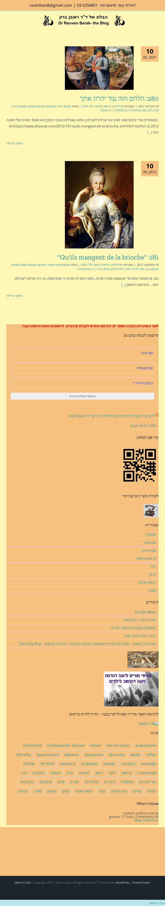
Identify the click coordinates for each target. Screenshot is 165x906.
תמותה (23, 791)
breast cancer (118, 745)
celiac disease (28, 265)
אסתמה (29, 763)
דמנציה (84, 772)
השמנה (55, 772)
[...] (149, 132)
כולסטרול (127, 781)
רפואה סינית (147, 582)
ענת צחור (27, 781)
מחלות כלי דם (133, 110)
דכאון (99, 772)
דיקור (112, 772)
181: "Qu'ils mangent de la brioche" (108, 257)
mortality (148, 763)
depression (93, 754)
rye (147, 269)
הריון (70, 772)
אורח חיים (118, 106)
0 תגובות (105, 110)
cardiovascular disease (41, 106)
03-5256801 (87, 5)
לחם (150, 110)
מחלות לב (119, 110)
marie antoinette (58, 265)
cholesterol (32, 745)
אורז (141, 269)
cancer (95, 745)
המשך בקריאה (14, 143)
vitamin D (67, 763)
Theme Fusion (141, 882)
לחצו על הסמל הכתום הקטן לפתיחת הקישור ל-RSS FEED (112, 416)
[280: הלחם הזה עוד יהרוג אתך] (99, 68)
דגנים (135, 269)
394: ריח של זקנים (143, 425)
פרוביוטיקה (119, 791)
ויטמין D (38, 772)
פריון (153, 574)
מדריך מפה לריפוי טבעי (140, 635)
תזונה (85, 106)
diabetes (71, 754)
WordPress (122, 882)
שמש (66, 791)
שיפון (106, 269)
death (67, 106)
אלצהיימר (47, 763)
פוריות (137, 791)
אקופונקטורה (146, 772)
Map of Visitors (146, 820)
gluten (42, 265)
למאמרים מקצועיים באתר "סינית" (133, 627)
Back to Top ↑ (156, 903)
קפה (102, 791)
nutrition (128, 763)
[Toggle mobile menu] (8, 28)
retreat (150, 542)
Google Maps (145, 612)
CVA (59, 106)
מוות (144, 110)
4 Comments (85, 269)
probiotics (89, 763)
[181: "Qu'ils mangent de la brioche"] (99, 204)
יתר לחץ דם (147, 781)
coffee (151, 754)
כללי (91, 106)
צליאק (114, 269)
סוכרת (74, 781)
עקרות (151, 791)
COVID (151, 534)
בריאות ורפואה (103, 106)
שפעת (52, 791)
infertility (23, 754)
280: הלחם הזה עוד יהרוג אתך (119, 98)
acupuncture (145, 745)
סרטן (60, 781)
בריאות (126, 772)
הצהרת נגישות (23, 882)
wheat (155, 269)
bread (22, 106)
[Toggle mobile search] (15, 28)
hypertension (48, 754)
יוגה (24, 772)
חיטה (128, 269)
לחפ (121, 269)
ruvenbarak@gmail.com (50, 5)
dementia (117, 754)
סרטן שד (45, 781)
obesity (109, 763)
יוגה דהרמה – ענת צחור (140, 619)
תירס (99, 269)
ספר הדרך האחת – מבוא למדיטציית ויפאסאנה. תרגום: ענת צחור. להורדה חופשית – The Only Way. (87, 643)
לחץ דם (109, 781)
